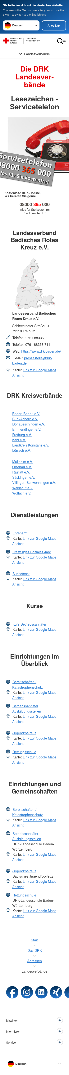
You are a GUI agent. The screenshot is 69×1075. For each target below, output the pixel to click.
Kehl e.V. (19, 439)
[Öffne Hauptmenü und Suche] (61, 41)
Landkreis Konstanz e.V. (30, 444)
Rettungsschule (24, 751)
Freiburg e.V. (22, 434)
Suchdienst (21, 573)
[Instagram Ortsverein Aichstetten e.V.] (27, 992)
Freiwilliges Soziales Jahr (31, 551)
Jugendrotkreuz (24, 732)
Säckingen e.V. (23, 477)
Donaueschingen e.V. (28, 423)
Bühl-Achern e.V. (25, 418)
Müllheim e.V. (22, 461)
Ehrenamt (19, 532)
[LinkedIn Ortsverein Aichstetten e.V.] (41, 992)
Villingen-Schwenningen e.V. (34, 482)
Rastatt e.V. (21, 471)
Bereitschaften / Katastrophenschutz (27, 684)
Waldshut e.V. (22, 487)
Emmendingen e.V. (26, 429)
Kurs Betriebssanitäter (29, 624)
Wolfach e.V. (21, 492)
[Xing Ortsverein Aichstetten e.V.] (56, 992)
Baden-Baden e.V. (26, 413)
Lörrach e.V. (21, 450)
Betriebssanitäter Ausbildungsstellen (26, 708)
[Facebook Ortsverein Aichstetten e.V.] (12, 992)
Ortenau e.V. (22, 466)
